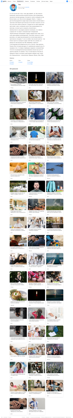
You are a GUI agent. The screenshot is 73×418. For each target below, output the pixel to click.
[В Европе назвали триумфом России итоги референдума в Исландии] (54, 352)
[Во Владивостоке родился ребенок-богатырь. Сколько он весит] (36, 152)
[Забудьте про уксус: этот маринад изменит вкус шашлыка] (36, 207)
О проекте (23, 417)
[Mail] (2, 1)
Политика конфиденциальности (46, 417)
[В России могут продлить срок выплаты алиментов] (18, 171)
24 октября (30, 63)
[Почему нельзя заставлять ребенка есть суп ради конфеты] (54, 279)
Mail (2, 417)
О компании (5, 417)
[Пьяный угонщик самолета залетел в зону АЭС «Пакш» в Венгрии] (54, 171)
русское (27, 7)
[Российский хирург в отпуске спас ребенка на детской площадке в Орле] (54, 315)
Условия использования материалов (59, 417)
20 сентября (30, 62)
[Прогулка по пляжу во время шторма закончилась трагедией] (54, 297)
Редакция (27, 417)
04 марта (12, 63)
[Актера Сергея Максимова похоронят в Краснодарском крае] (36, 297)
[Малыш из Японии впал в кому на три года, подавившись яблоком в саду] (36, 171)
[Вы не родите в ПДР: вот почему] (18, 352)
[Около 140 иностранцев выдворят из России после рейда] (36, 243)
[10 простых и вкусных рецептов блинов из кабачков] (18, 297)
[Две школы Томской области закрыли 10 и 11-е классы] (54, 334)
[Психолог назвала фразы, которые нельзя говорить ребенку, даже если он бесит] (18, 388)
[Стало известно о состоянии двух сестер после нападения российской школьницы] (36, 134)
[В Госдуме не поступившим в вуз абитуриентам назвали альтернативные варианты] (54, 261)
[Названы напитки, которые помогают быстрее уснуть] (54, 406)
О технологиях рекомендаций (35, 417)
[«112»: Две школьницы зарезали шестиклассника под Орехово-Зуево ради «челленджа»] (36, 80)
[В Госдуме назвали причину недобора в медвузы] (36, 225)
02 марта (12, 62)
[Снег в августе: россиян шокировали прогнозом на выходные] (54, 370)
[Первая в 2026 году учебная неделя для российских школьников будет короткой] (36, 352)
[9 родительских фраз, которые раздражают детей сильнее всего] (18, 152)
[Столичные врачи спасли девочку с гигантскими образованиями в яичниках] (36, 116)
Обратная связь (68, 417)
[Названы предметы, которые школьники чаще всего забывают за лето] (36, 406)
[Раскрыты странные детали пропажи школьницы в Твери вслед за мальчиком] (54, 80)
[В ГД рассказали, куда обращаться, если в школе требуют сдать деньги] (18, 406)
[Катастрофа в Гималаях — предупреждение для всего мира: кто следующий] (18, 80)
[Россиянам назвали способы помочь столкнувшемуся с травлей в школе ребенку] (36, 388)
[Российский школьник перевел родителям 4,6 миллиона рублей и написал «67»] (54, 225)
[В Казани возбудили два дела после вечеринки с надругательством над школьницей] (18, 315)
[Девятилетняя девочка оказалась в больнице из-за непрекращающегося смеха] (18, 134)
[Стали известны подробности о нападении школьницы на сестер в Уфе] (18, 334)
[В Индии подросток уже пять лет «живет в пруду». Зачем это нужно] (18, 189)
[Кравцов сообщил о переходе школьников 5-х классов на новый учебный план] (54, 189)
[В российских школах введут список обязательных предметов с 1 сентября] (54, 152)
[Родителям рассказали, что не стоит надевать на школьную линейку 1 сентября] (36, 334)
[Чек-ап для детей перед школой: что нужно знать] (18, 370)
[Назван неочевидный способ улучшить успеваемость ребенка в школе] (18, 225)
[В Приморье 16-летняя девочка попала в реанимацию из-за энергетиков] (54, 116)
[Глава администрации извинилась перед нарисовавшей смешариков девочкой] (36, 315)
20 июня (20, 62)
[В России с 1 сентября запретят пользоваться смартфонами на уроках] (54, 134)
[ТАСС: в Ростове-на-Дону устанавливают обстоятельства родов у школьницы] (54, 98)
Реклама (9, 417)
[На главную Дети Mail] (4, 1)
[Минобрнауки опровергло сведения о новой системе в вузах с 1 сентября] (36, 370)
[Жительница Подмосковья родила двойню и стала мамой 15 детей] (36, 98)
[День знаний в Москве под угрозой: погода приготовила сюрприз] (18, 279)
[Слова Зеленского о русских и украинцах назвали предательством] (36, 189)
